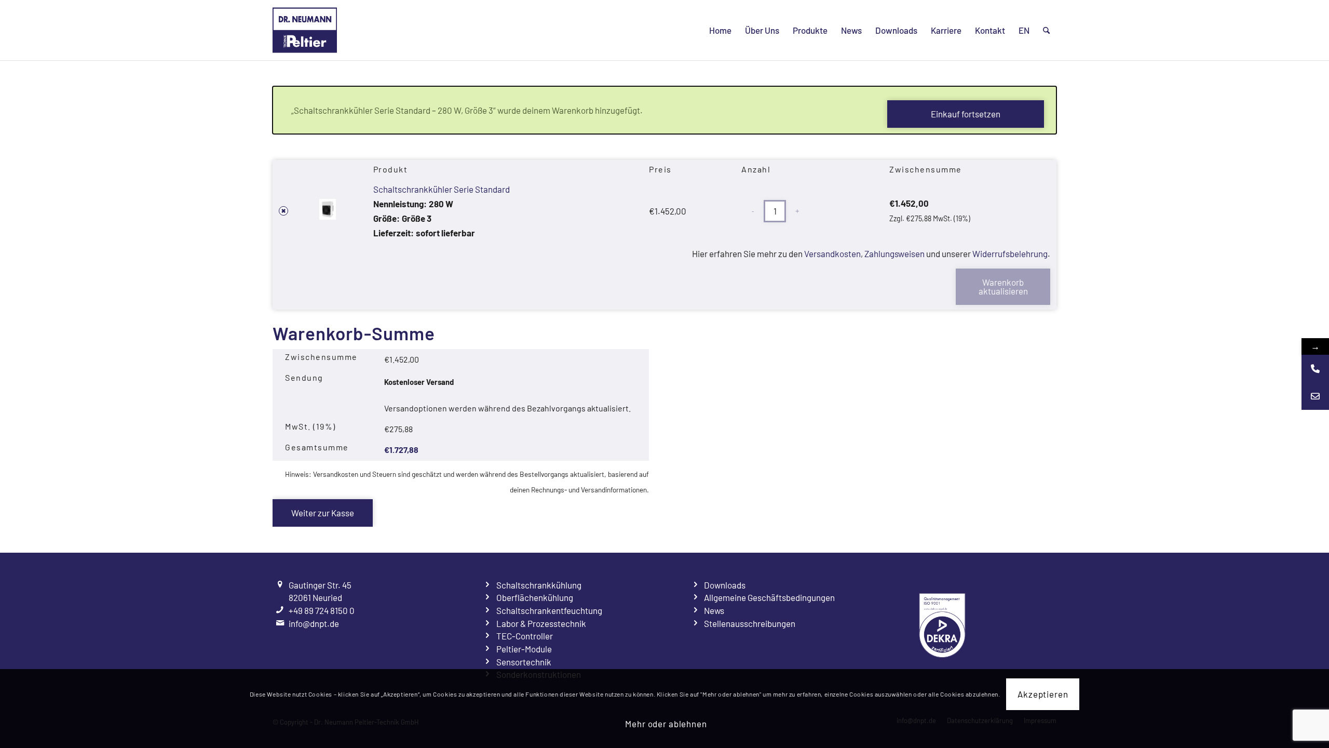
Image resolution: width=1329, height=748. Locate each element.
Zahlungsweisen (894, 253)
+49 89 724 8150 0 (322, 610)
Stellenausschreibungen (749, 623)
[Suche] (1046, 30)
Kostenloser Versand (419, 381)
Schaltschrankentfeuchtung (549, 610)
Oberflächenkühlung (534, 597)
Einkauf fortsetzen (965, 114)
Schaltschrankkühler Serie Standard (441, 189)
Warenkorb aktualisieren (1003, 286)
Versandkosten (832, 253)
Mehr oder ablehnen (666, 724)
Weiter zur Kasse (322, 512)
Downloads (724, 585)
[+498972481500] (1315, 368)
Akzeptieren (1043, 694)
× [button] (283, 211)
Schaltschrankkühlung (538, 585)
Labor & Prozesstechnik (541, 623)
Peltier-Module (524, 649)
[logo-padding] (305, 30)
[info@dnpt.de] (1315, 396)
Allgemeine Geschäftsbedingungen (769, 597)
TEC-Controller (524, 636)
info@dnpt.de (314, 623)
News (714, 610)
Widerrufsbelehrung (1010, 253)
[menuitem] (720, 30)
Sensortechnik (523, 662)
